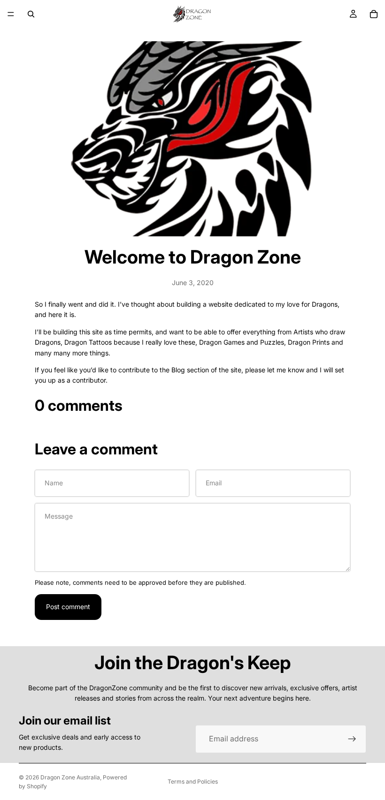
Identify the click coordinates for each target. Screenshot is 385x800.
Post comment (68, 607)
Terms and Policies (193, 781)
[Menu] (11, 14)
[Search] (31, 14)
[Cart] (373, 14)
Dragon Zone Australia (70, 777)
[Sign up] (352, 739)
